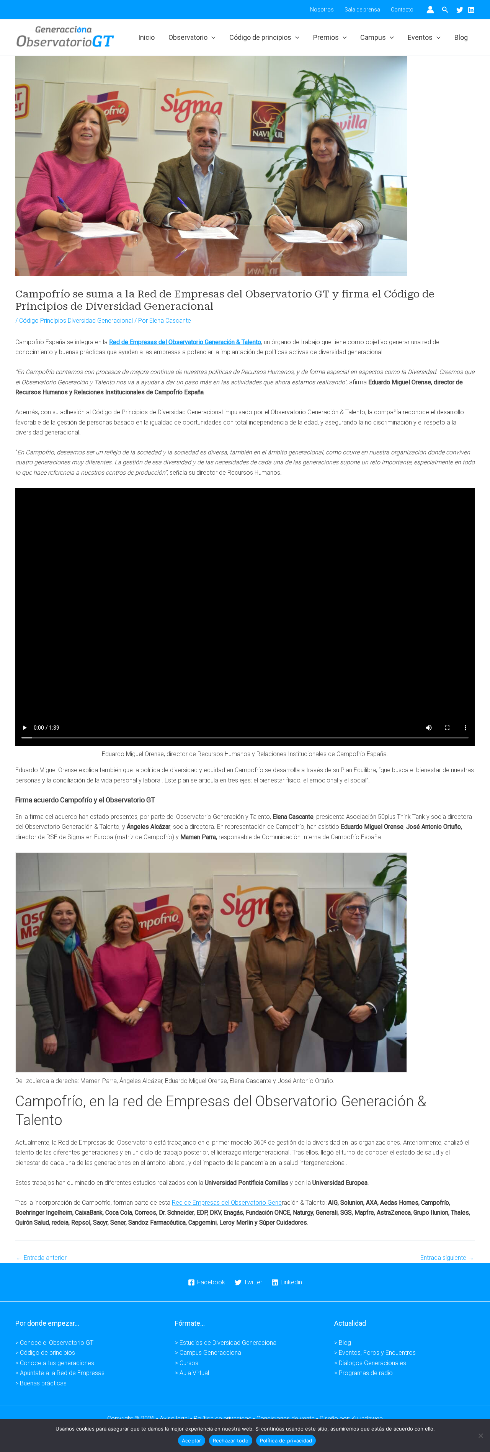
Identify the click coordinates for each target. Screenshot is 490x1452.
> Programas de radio (363, 1373)
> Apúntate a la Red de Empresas (60, 1373)
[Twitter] (459, 10)
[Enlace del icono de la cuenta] (430, 9)
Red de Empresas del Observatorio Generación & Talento (185, 342)
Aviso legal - (177, 1418)
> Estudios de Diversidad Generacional (226, 1342)
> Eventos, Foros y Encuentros (375, 1352)
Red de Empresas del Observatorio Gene (227, 1202)
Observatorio (187, 37)
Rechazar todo (230, 1440)
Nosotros (322, 10)
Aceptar (191, 1440)
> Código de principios (45, 1352)
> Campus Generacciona (208, 1352)
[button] (445, 10)
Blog (461, 37)
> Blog (342, 1342)
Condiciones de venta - (288, 1418)
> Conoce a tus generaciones (54, 1363)
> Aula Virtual (192, 1373)
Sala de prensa (362, 10)
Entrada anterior (41, 1258)
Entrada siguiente (447, 1258)
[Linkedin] (471, 10)
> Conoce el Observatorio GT (54, 1342)
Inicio (146, 37)
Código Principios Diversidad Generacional (76, 320)
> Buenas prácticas (41, 1383)
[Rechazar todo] (480, 1435)
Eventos (420, 37)
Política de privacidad (286, 1440)
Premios (326, 37)
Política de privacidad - (225, 1418)
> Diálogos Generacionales (370, 1363)
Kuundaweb (367, 1418)
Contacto (402, 10)
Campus (373, 37)
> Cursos (186, 1363)
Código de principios (260, 37)
